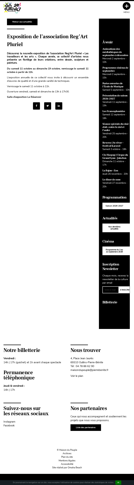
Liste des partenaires (86, 427)
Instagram (9, 421)
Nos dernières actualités (114, 227)
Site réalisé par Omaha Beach (67, 467)
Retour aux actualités (22, 21)
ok (118, 482)
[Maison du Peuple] (12, 8)
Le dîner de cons (111, 179)
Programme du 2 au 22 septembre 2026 (114, 250)
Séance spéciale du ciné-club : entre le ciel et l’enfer (115, 127)
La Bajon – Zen (110, 170)
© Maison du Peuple (67, 450)
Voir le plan (76, 376)
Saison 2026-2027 (114, 205)
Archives (67, 453)
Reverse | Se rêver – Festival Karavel (112, 144)
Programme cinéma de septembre (115, 69)
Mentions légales (67, 460)
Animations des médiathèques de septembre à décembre (115, 52)
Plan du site (67, 457)
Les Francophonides (113, 111)
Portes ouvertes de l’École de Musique (113, 85)
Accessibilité (67, 464)
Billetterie (109, 302)
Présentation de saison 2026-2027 (115, 97)
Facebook (9, 425)
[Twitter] (47, 106)
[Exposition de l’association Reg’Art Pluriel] (58, 106)
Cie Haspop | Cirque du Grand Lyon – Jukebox (115, 156)
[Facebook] (36, 106)
